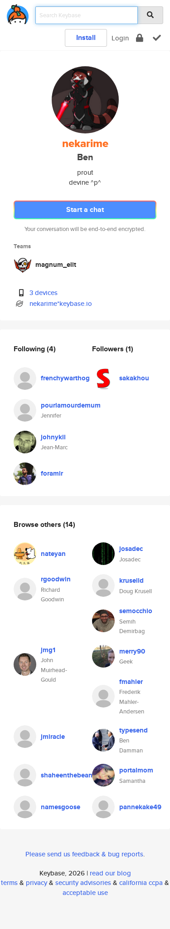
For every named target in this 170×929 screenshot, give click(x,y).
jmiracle (53, 737)
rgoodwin (56, 579)
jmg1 (48, 650)
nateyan (53, 554)
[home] (18, 12)
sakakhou (134, 378)
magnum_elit (55, 265)
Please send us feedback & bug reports (84, 854)
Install (86, 37)
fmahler (131, 682)
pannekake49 (140, 807)
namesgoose (60, 807)
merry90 (132, 651)
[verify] (157, 38)
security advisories (83, 882)
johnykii (53, 437)
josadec (131, 549)
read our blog (110, 873)
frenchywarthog (65, 378)
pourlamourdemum (71, 405)
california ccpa (141, 882)
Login (120, 38)
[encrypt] (139, 38)
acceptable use (85, 892)
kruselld (131, 580)
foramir (52, 473)
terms (9, 882)
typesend (133, 730)
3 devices (43, 292)
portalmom (136, 770)
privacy (36, 882)
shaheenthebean (66, 775)
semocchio (135, 611)
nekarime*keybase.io (60, 303)
